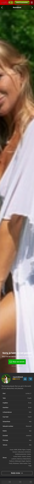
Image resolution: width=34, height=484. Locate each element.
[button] (25, 379)
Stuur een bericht (18, 362)
